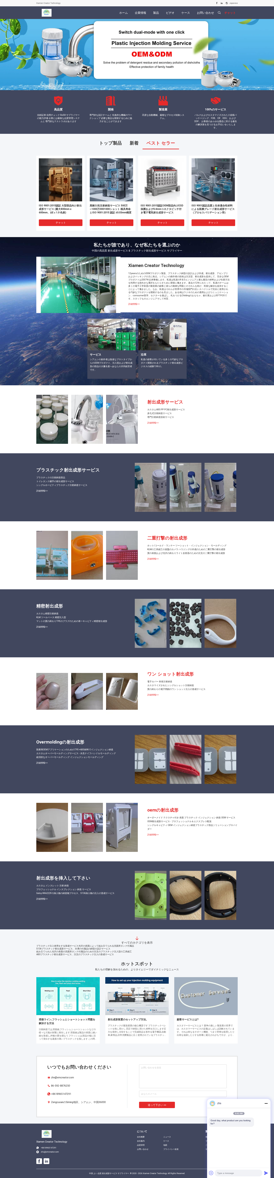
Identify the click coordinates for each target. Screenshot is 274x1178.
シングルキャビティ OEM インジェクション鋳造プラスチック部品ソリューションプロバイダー (192, 827)
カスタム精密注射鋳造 (47, 613)
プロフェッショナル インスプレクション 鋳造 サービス (63, 889)
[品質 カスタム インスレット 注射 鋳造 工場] (150, 895)
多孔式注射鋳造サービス (159, 413)
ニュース (167, 1137)
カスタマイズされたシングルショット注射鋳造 (170, 685)
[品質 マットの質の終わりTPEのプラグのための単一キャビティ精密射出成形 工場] (220, 623)
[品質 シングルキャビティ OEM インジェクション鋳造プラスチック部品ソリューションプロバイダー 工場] (122, 827)
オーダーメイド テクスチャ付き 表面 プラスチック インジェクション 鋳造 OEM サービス (191, 817)
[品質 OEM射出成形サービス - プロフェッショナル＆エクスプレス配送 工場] (87, 827)
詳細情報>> (134, 304)
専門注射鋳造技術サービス (160, 417)
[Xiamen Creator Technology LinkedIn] (221, 3)
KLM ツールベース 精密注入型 (51, 617)
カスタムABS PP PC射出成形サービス (166, 409)
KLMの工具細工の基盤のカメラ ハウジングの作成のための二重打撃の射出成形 (186, 549)
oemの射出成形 (163, 810)
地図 (165, 1145)
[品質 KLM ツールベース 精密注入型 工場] (185, 623)
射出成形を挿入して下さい (63, 878)
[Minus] (266, 1103)
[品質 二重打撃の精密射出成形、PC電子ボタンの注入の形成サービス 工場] (213, 179)
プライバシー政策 (171, 1149)
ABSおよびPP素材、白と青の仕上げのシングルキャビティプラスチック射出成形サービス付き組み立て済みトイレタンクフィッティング (111, 209)
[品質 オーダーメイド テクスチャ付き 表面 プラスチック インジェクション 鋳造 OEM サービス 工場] (52, 827)
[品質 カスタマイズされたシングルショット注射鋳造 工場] (87, 691)
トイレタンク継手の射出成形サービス (55, 481)
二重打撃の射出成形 (167, 538)
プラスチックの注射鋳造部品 (50, 477)
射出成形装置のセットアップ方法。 (128, 1019)
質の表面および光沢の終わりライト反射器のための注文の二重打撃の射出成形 (162, 209)
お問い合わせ (142, 1149)
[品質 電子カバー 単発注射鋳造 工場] (52, 691)
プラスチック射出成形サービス (68, 470)
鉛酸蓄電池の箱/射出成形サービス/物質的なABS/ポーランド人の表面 (71, 946)
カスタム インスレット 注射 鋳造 (52, 885)
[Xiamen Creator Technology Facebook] (217, 3)
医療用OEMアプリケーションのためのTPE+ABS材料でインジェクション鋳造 (74, 749)
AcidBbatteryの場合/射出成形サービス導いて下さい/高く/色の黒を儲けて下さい (76, 948)
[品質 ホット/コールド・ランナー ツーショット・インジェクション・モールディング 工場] (52, 555)
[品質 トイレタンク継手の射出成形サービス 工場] (185, 487)
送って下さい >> (157, 1105)
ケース (166, 1141)
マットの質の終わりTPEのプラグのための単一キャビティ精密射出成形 (71, 621)
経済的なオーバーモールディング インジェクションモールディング (69, 757)
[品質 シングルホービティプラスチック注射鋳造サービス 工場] (220, 487)
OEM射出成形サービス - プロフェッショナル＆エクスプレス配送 (179, 821)
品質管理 (141, 1145)
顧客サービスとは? (188, 1019)
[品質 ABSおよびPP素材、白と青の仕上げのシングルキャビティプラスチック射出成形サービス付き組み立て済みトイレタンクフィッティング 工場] (111, 179)
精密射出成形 (49, 606)
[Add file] (211, 1172)
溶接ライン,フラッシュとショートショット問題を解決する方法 (67, 1021)
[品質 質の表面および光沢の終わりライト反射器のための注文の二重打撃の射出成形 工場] (162, 179)
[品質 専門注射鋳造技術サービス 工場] (122, 419)
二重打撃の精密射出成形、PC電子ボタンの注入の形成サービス (212, 207)
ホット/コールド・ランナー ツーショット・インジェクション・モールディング (186, 545)
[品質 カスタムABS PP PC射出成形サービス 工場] (52, 419)
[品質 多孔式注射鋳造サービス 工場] (87, 419)
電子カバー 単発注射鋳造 (159, 681)
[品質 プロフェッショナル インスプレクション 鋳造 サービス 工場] (185, 895)
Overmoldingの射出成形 (60, 742)
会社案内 (141, 1141)
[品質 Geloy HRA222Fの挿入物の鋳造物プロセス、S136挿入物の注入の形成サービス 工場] (220, 895)
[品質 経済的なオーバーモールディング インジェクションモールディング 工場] (220, 759)
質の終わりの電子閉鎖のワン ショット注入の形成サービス (176, 689)
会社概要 (141, 1137)
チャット (61, 222)
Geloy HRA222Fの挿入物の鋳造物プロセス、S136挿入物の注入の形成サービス (75, 893)
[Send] (266, 1172)
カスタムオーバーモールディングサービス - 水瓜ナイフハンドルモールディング (76, 753)
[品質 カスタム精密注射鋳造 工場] (150, 623)
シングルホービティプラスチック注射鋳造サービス (61, 485)
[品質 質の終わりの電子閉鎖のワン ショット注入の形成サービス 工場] (122, 691)
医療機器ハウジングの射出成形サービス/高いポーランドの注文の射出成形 (60, 207)
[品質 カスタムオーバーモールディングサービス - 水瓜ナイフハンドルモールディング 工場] (185, 759)
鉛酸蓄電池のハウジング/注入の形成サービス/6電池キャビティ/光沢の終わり (75, 951)
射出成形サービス (165, 402)
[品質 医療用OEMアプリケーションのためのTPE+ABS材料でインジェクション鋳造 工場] (150, 759)
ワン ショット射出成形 (170, 674)
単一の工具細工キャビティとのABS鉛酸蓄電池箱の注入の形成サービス (71, 954)
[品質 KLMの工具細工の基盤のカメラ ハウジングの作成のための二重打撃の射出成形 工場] (87, 555)
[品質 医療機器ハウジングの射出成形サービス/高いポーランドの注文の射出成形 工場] (60, 179)
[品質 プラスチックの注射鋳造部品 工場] (150, 487)
